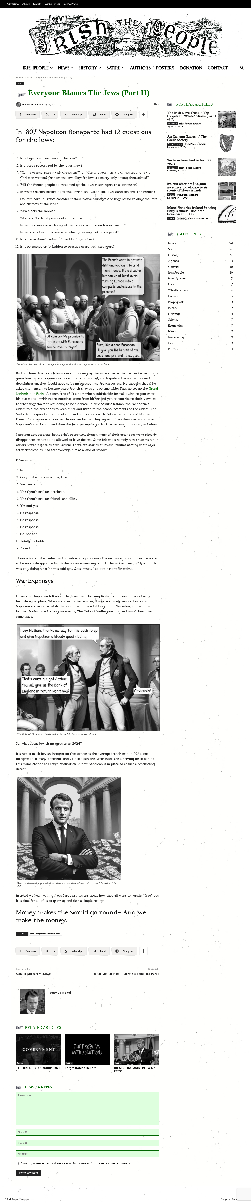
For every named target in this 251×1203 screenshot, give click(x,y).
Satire (28, 77)
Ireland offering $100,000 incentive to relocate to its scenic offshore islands (187, 187)
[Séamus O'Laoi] (18, 104)
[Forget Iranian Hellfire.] (87, 1049)
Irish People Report (190, 123)
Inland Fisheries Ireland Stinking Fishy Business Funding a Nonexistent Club (191, 211)
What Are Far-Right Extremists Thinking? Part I (126, 973)
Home (19, 77)
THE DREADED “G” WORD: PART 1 (38, 1069)
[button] (242, 68)
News (171, 195)
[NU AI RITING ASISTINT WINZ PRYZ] (136, 1049)
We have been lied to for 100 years (189, 162)
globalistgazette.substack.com (45, 933)
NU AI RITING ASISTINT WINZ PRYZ (134, 1069)
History (172, 123)
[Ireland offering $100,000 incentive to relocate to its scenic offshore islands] (227, 191)
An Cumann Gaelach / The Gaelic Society (187, 138)
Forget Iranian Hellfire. (81, 1068)
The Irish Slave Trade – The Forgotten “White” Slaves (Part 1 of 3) (191, 116)
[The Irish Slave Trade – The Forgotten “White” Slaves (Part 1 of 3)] (227, 119)
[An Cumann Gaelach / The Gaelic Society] (227, 143)
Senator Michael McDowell (34, 973)
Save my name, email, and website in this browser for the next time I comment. (76, 1163)
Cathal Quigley (185, 218)
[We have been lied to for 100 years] (227, 167)
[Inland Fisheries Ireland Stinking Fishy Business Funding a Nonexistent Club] (227, 214)
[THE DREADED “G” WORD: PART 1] (38, 1049)
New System (175, 144)
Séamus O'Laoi (30, 104)
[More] (143, 114)
